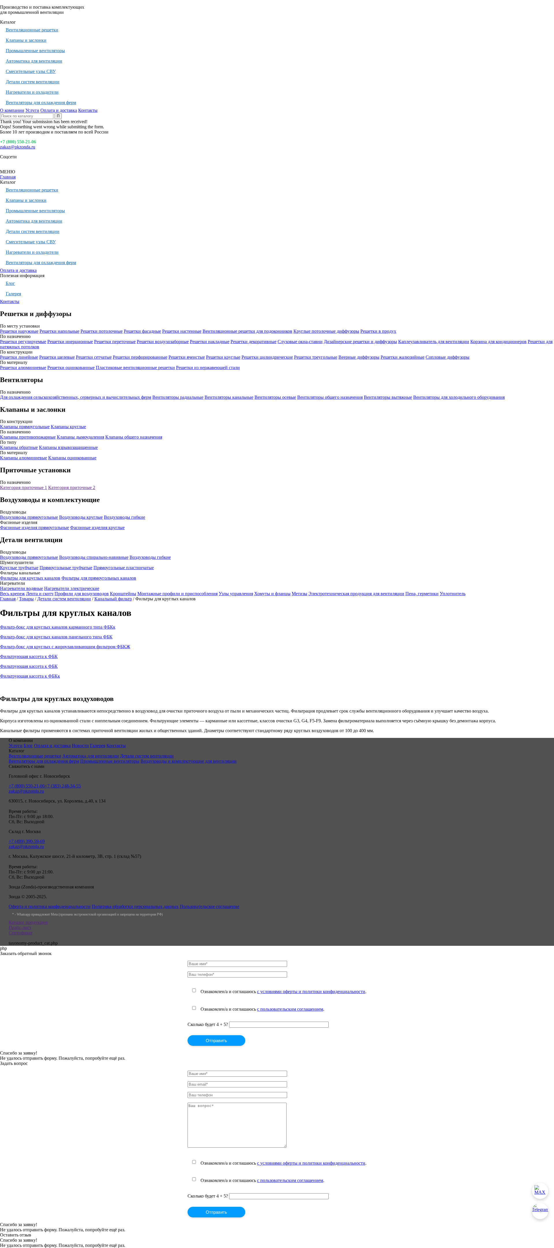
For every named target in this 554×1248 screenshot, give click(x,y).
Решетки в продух (378, 331)
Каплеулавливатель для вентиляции (433, 341)
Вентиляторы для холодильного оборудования (459, 397)
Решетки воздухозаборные (163, 341)
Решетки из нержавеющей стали (208, 367)
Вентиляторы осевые (275, 397)
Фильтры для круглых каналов (30, 578)
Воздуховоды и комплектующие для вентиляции (189, 761)
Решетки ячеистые (187, 357)
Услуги (32, 110)
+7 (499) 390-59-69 (27, 841)
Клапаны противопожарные (28, 437)
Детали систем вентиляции (32, 81)
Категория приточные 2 (71, 487)
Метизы (299, 593)
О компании (12, 110)
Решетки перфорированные (140, 357)
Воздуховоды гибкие (124, 517)
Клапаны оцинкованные (72, 457)
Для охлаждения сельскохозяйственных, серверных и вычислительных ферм (75, 397)
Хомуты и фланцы (272, 593)
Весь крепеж (12, 593)
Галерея (13, 293)
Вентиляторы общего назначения (330, 397)
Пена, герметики (422, 593)
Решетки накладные (209, 341)
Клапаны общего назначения (133, 437)
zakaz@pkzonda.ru (17, 146)
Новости (80, 745)
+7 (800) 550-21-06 (18, 141)
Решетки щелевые (57, 357)
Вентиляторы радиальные (177, 397)
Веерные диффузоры (358, 357)
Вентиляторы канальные (229, 397)
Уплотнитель (452, 593)
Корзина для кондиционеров (498, 341)
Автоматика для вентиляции (34, 61)
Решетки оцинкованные (71, 367)
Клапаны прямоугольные (25, 426)
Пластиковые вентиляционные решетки (135, 367)
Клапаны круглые (68, 426)
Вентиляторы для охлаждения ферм (41, 102)
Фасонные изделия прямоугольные (34, 527)
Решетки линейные (19, 357)
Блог (10, 283)
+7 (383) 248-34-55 (63, 785)
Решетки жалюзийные (402, 357)
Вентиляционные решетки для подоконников (247, 331)
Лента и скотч (39, 593)
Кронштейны (123, 593)
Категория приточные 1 (23, 487)
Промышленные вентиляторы (35, 50)
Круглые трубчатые (19, 567)
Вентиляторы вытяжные (388, 397)
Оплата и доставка (58, 110)
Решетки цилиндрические (267, 357)
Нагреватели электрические (71, 588)
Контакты (88, 110)
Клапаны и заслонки (26, 40)
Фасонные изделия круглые (97, 527)
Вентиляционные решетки (32, 29)
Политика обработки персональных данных (135, 906)
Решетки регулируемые (23, 341)
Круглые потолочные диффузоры (326, 331)
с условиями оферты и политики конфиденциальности (311, 991)
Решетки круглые (223, 357)
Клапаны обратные (19, 447)
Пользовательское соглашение (209, 906)
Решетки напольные (59, 331)
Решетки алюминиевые (23, 367)
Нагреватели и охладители (32, 92)
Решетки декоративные (253, 341)
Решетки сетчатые (94, 357)
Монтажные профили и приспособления (177, 593)
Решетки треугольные (315, 357)
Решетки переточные (115, 341)
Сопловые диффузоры (447, 357)
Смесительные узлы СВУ (31, 71)
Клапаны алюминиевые (23, 457)
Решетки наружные (19, 331)
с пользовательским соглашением (290, 1009)
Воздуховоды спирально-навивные (93, 557)
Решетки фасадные (142, 331)
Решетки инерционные (70, 341)
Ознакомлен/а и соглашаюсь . (283, 991)
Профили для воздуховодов (82, 593)
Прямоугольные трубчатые (66, 567)
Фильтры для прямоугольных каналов (98, 578)
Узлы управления (236, 593)
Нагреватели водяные (21, 588)
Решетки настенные (181, 331)
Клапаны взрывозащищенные (68, 447)
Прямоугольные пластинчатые (123, 567)
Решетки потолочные (102, 331)
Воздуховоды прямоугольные (29, 517)
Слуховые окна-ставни (300, 341)
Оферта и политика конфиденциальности (50, 906)
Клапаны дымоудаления (80, 437)
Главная (8, 176)
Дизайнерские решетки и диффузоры (360, 341)
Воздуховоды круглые (81, 517)
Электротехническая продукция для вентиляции (356, 593)
